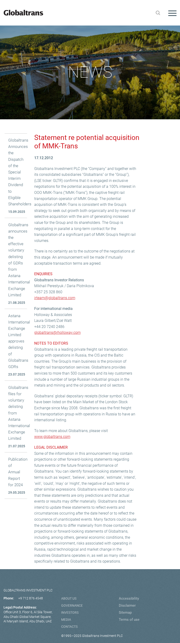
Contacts (69, 626)
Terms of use (129, 619)
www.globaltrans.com (52, 436)
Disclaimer (127, 605)
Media (66, 619)
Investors (70, 612)
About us (68, 598)
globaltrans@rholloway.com (57, 332)
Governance (72, 605)
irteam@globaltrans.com (54, 298)
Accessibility (129, 598)
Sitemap (125, 612)
